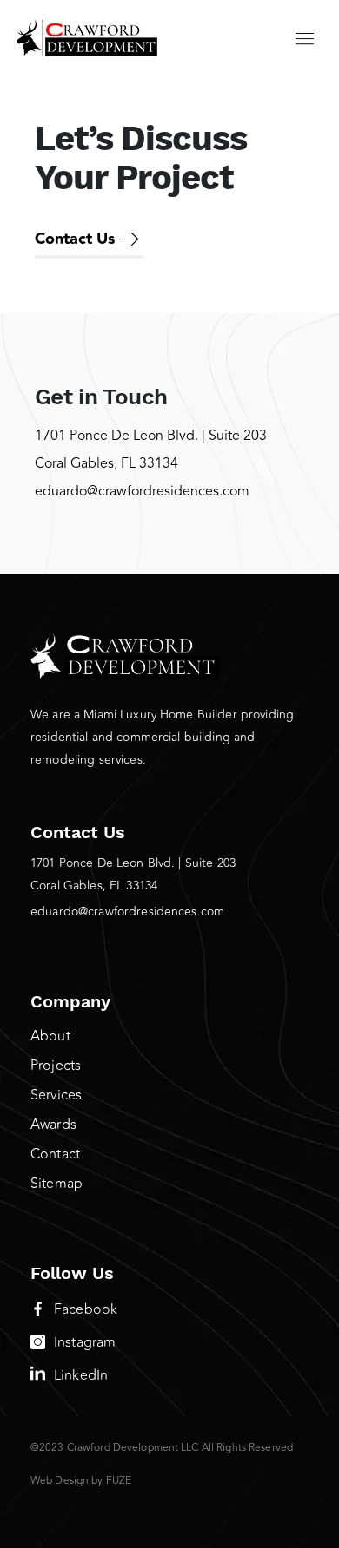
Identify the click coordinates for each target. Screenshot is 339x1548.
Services (56, 1095)
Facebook (85, 1309)
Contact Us (75, 239)
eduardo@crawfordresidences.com (142, 492)
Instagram (85, 1342)
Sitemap (56, 1183)
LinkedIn (81, 1375)
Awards (53, 1124)
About (50, 1036)
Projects (55, 1065)
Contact (55, 1154)
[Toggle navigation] (305, 37)
